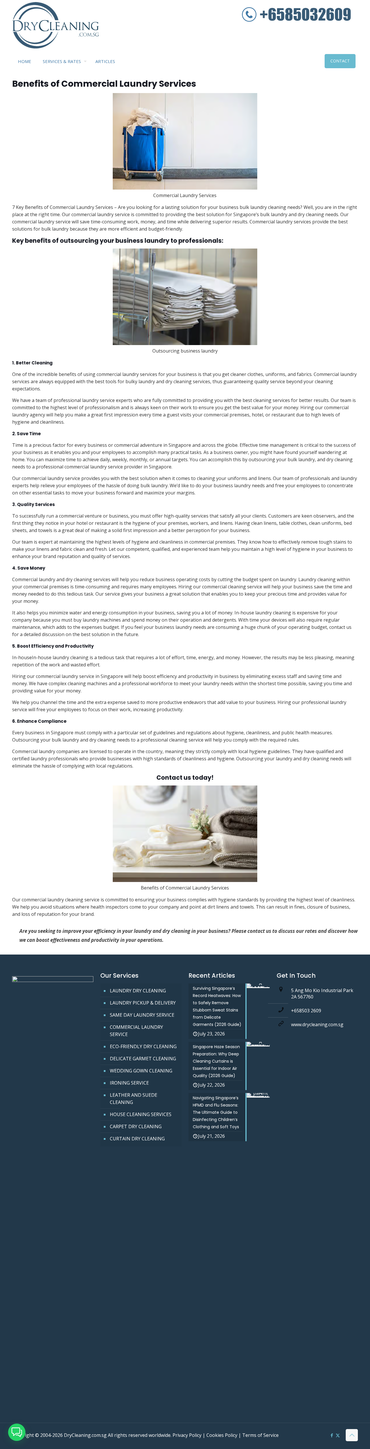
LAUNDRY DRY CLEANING (138, 990)
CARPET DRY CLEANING (136, 1126)
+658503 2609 (306, 1010)
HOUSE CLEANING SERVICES (140, 1114)
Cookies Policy (221, 1435)
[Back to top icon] (352, 1435)
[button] (16, 1432)
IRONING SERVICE (129, 1083)
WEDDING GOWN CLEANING (141, 1071)
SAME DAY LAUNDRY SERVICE (142, 1015)
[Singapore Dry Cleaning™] (55, 26)
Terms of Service (260, 1435)
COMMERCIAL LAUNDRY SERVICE (136, 1030)
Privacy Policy (187, 1435)
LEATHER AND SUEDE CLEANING (133, 1098)
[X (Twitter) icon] (338, 1435)
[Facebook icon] (332, 1435)
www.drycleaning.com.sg (317, 1024)
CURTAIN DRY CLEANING (137, 1138)
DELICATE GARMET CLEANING (143, 1058)
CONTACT (340, 61)
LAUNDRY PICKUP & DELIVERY (143, 1003)
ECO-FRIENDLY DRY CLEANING (143, 1046)
